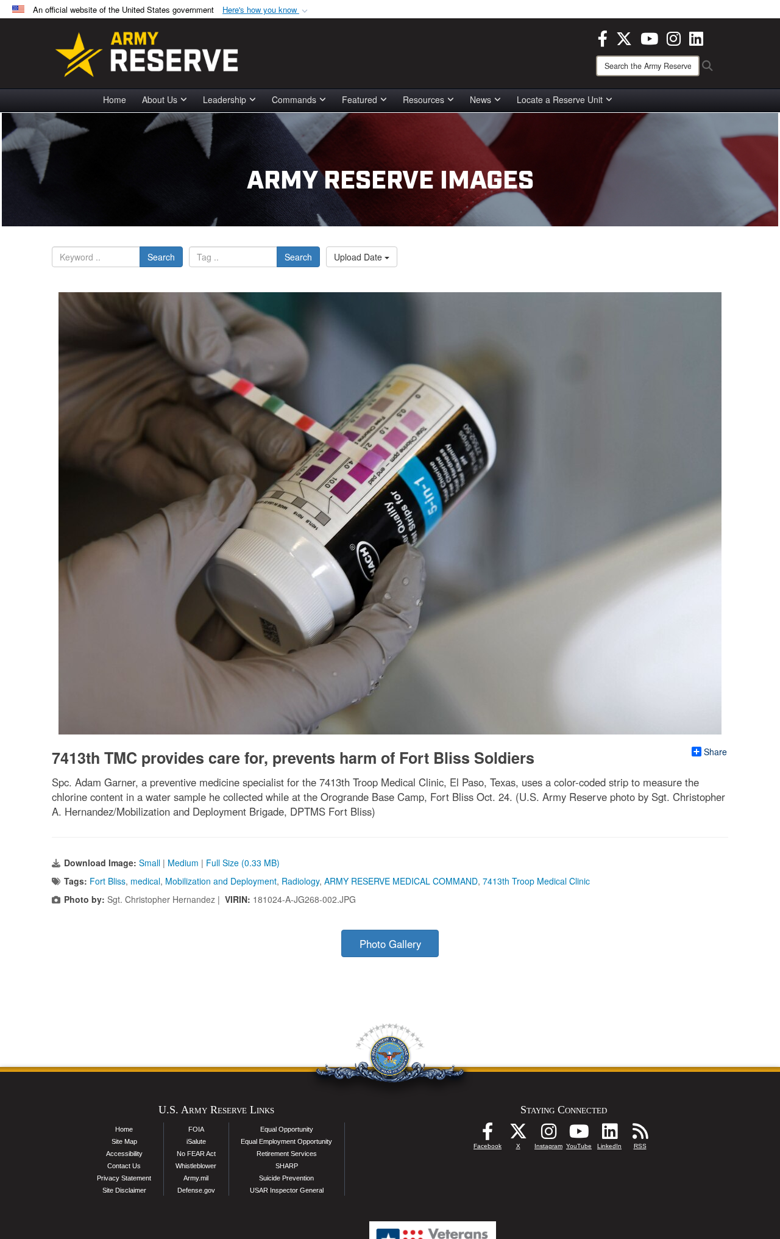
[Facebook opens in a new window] (603, 37)
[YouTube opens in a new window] (649, 37)
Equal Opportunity (286, 1129)
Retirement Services (287, 1153)
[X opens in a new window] (624, 37)
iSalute (196, 1141)
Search (161, 257)
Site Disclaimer (124, 1190)
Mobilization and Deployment (221, 881)
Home (114, 99)
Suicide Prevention (286, 1178)
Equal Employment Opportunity (286, 1141)
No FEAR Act (196, 1153)
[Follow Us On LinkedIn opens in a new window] (609, 1135)
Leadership (224, 99)
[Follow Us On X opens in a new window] (518, 1135)
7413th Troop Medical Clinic (536, 881)
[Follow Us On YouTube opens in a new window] (579, 1135)
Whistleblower (196, 1165)
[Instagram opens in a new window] (674, 37)
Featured (359, 99)
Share (715, 751)
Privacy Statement (124, 1178)
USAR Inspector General (287, 1190)
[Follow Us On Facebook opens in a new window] (487, 1135)
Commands (294, 99)
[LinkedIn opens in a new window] (696, 37)
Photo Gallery (390, 943)
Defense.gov (196, 1190)
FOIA (196, 1129)
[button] (266, 10)
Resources (423, 99)
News (480, 99)
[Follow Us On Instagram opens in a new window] (548, 1135)
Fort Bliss (108, 881)
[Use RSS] (640, 1135)
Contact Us (124, 1165)
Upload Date (359, 257)
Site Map (124, 1141)
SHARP (286, 1165)
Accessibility (124, 1153)
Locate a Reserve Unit (560, 99)
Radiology (300, 881)
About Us (159, 99)
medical (145, 881)
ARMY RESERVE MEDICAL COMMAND (401, 881)
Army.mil (195, 1178)
